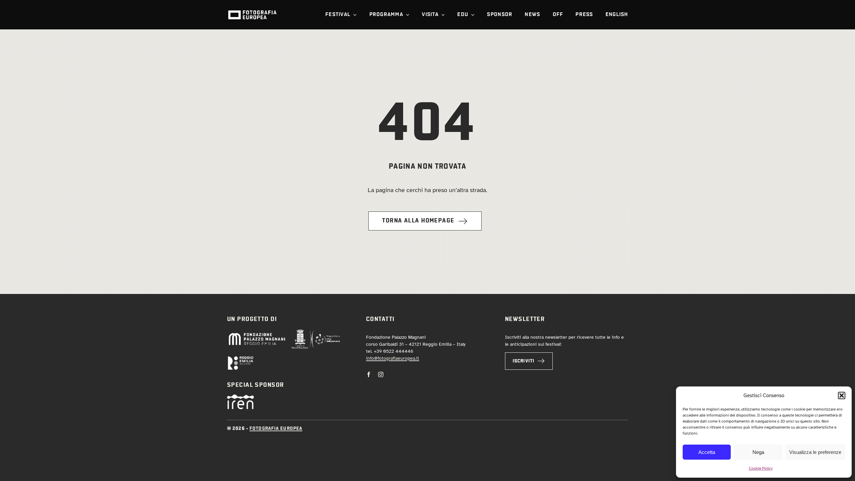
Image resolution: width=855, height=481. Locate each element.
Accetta (706, 452)
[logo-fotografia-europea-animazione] (252, 9)
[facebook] (368, 374)
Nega (758, 452)
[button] (841, 395)
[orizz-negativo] (240, 358)
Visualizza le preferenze (815, 452)
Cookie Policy (761, 468)
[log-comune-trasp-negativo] (316, 332)
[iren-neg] (240, 397)
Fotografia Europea (275, 428)
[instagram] (380, 374)
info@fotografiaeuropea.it (392, 358)
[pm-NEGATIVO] (256, 334)
